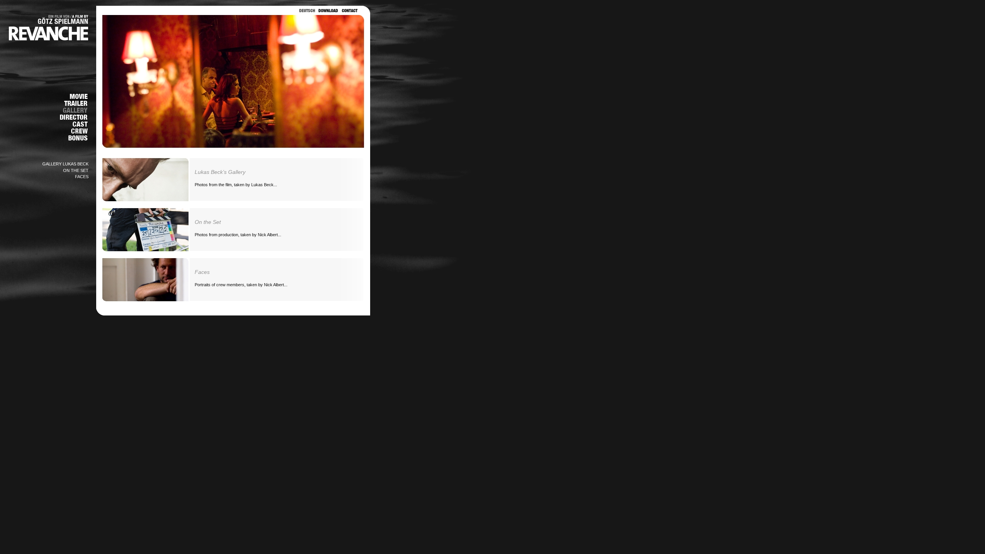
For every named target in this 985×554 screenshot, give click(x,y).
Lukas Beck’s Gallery (220, 172)
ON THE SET (75, 170)
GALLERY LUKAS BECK (65, 164)
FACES (81, 176)
